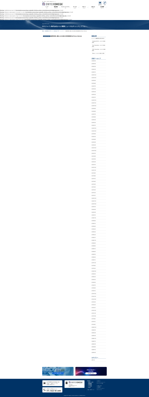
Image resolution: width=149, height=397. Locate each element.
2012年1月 (94, 307)
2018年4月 (94, 257)
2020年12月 (94, 198)
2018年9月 (94, 243)
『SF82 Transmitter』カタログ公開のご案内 (99, 50)
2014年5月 (94, 282)
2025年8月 (94, 83)
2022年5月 (94, 158)
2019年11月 (94, 217)
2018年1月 (94, 259)
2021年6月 (94, 181)
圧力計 (89, 387)
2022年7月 (94, 153)
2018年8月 (94, 245)
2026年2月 (94, 69)
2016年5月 (94, 273)
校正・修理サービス (91, 389)
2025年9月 (94, 80)
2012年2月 (94, 304)
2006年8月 (94, 346)
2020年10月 (94, 203)
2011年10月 (94, 315)
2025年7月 (94, 86)
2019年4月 (94, 229)
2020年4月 (94, 209)
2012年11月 (94, 296)
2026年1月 (94, 72)
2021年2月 (94, 192)
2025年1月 (94, 97)
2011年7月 (94, 321)
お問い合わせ (100, 385)
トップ (46, 7)
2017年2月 (94, 268)
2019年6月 (94, 226)
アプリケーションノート (101, 382)
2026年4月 (94, 63)
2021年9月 (94, 173)
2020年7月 (94, 206)
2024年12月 (94, 100)
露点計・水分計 (90, 382)
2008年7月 (94, 341)
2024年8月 (94, 111)
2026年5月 (94, 60)
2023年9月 (94, 133)
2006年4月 (94, 352)
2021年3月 (94, 189)
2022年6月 (94, 156)
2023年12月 (94, 128)
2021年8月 (94, 175)
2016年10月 (94, 271)
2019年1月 (94, 237)
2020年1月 (94, 215)
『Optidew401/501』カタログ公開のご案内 (98, 42)
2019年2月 (94, 234)
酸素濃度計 (90, 383)
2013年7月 (94, 285)
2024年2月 (94, 122)
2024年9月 (94, 108)
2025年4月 (94, 88)
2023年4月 (94, 142)
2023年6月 (94, 139)
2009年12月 (94, 327)
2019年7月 (94, 223)
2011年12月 (94, 310)
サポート (84, 7)
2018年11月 (94, 240)
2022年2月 (94, 161)
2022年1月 (94, 164)
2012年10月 (94, 299)
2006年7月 (94, 349)
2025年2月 (94, 94)
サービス (75, 7)
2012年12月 (94, 293)
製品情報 (56, 7)
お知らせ (93, 7)
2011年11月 (94, 313)
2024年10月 (94, 105)
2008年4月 (94, 344)
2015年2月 (94, 279)
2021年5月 (94, 184)
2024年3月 (94, 119)
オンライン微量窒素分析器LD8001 (98, 38)
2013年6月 (94, 287)
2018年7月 (94, 248)
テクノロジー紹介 (100, 383)
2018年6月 (94, 251)
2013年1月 (94, 290)
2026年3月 (94, 66)
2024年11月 (94, 102)
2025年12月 (94, 74)
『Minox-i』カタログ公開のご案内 (98, 53)
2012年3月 (94, 301)
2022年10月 (94, 150)
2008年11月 (94, 338)
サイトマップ (100, 389)
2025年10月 (94, 77)
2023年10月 (94, 130)
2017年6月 (94, 265)
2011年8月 (94, 318)
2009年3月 (94, 335)
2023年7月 (94, 136)
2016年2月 (94, 276)
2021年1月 (94, 195)
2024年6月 (94, 116)
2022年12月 (94, 147)
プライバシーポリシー (101, 388)
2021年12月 (94, 167)
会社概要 (102, 7)
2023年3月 (94, 144)
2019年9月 (94, 220)
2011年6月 (94, 324)
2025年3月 (94, 91)
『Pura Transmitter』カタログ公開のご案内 (98, 46)
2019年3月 (94, 231)
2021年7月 (94, 178)
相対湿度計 (90, 384)
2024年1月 (94, 125)
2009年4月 (94, 332)
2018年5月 (94, 254)
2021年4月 (94, 186)
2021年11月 (94, 170)
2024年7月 (94, 114)
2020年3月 (94, 212)
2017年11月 (94, 262)
